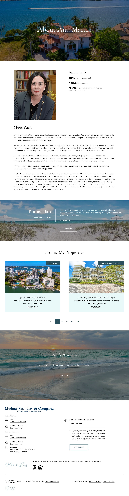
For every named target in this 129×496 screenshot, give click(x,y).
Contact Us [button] (64, 375)
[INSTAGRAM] (12, 488)
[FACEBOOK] (7, 488)
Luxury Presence (52, 481)
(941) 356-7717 (84, 83)
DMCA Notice (108, 481)
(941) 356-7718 (16, 444)
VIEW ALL (68, 228)
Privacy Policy (83, 439)
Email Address (76, 423)
